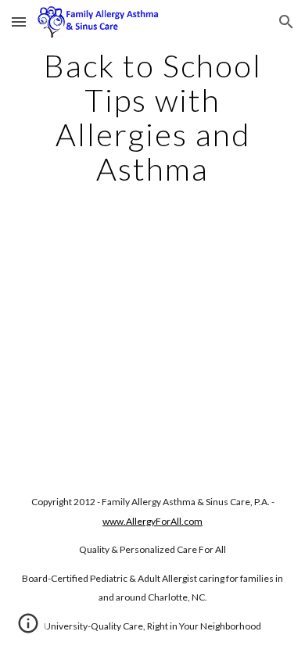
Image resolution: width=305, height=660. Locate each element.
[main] (152, 117)
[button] (19, 21)
